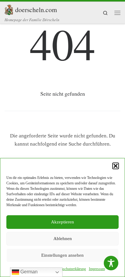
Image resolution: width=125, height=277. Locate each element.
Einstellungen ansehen (62, 255)
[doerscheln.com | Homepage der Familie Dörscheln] (9, 8)
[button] (116, 166)
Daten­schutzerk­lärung (70, 269)
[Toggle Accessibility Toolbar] (111, 263)
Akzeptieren (62, 221)
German (28, 271)
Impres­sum (97, 269)
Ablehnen (62, 238)
